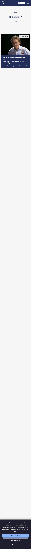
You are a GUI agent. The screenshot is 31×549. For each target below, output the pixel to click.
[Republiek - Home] (2, 3)
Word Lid (21, 3)
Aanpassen (15, 545)
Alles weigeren (15, 540)
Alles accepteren (15, 536)
